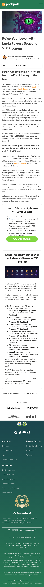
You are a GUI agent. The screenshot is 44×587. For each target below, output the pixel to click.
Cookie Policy (7, 451)
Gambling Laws (8, 475)
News (4, 455)
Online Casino (20, 163)
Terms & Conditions (9, 460)
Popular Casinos (33, 441)
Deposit (12, 219)
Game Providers (8, 479)
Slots (34, 87)
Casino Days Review (34, 446)
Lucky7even (23, 89)
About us (6, 441)
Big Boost (29, 451)
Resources (7, 465)
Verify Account (7, 493)
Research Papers (8, 484)
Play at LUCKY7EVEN (22, 239)
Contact (5, 446)
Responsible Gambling (10, 488)
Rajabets (29, 455)
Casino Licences (8, 470)
